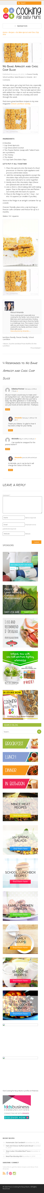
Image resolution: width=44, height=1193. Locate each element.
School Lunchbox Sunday (20, 103)
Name (30, 518)
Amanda (29, 77)
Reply (7, 409)
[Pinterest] (10, 1173)
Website (27, 534)
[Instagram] (14, 1173)
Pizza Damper (36, 348)
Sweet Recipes (19, 77)
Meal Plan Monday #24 (14, 1156)
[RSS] (4, 1173)
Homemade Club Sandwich (15, 1142)
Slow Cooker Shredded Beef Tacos (18, 1151)
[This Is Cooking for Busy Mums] (22, 18)
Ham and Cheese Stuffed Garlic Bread (19, 1146)
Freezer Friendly (32, 74)
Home (5, 32)
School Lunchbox (8, 77)
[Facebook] (7, 1173)
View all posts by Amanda (20, 331)
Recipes (11, 32)
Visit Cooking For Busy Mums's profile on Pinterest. (20, 1091)
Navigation (22, 26)
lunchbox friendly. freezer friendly (15, 337)
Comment (6, 495)
